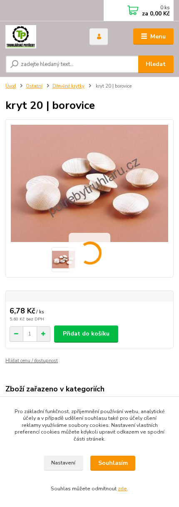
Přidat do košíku (86, 334)
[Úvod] (40, 36)
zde (122, 488)
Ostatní (34, 86)
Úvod (10, 86)
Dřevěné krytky (68, 86)
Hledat (156, 64)
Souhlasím (113, 463)
